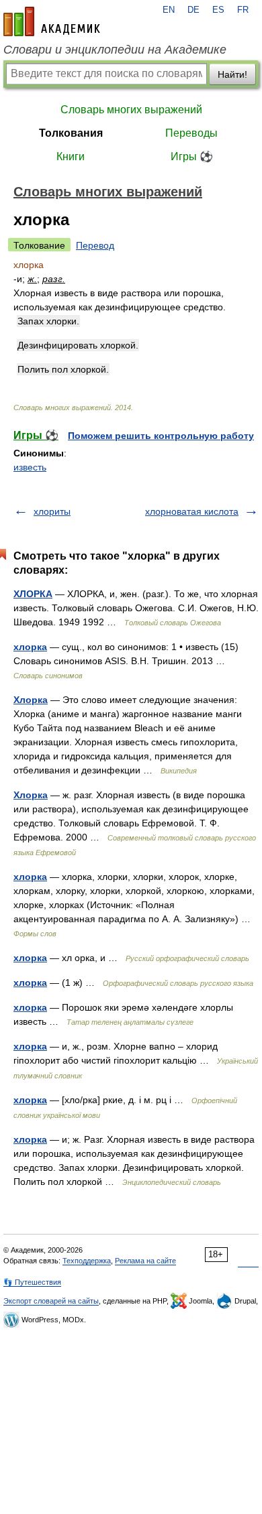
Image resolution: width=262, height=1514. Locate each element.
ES (218, 10)
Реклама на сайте (145, 1261)
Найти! (232, 74)
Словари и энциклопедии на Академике (114, 49)
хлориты (52, 511)
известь (29, 467)
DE (193, 10)
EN (169, 10)
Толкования (71, 133)
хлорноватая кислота (191, 511)
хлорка (30, 646)
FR (243, 10)
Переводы (191, 133)
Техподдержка (86, 1261)
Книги (70, 156)
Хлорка (30, 699)
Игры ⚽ (192, 156)
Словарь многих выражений (131, 109)
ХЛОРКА (32, 593)
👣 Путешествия (32, 1282)
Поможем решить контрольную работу (161, 435)
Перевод (95, 245)
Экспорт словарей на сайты (51, 1301)
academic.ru (51, 21)
